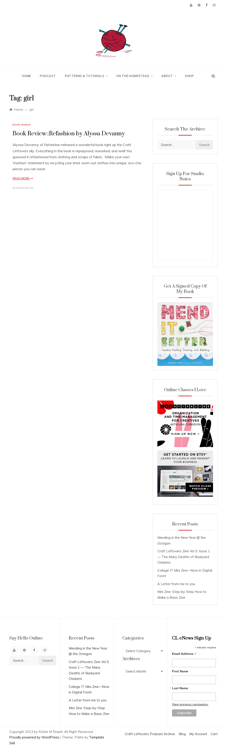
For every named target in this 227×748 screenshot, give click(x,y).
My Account (198, 734)
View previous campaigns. (190, 704)
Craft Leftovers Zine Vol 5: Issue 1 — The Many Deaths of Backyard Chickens (183, 556)
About (167, 76)
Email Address (184, 654)
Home (26, 76)
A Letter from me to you (176, 584)
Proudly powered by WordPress (34, 737)
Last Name (180, 688)
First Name (180, 671)
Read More (21, 178)
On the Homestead (132, 76)
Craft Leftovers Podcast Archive (150, 734)
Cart (214, 734)
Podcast (48, 76)
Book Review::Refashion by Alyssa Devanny (69, 133)
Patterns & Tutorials (84, 76)
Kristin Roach (24, 187)
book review (21, 124)
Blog (182, 734)
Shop (189, 76)
